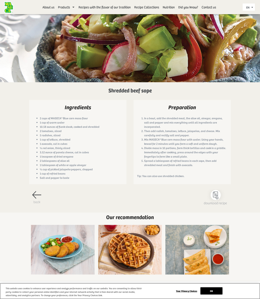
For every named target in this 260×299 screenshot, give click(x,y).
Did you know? (188, 7)
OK (211, 290)
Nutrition (169, 7)
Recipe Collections (146, 7)
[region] (130, 291)
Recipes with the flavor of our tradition (105, 7)
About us (48, 7)
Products (64, 7)
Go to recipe (63, 255)
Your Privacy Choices (186, 290)
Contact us (209, 7)
